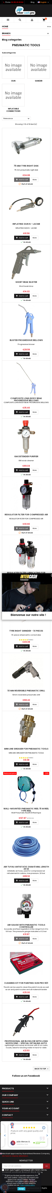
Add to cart (22, 179)
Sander (38, 80)
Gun (13, 80)
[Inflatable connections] (13, 95)
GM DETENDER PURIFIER (26, 456)
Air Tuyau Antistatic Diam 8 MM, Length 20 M (26, 867)
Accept (21, 1189)
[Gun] (13, 67)
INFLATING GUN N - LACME (26, 223)
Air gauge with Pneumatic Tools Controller (26, 926)
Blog (32, 2)
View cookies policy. (27, 1185)
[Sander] (38, 67)
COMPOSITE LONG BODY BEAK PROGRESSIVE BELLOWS (26, 399)
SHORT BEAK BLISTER (26, 282)
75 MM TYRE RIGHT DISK (26, 165)
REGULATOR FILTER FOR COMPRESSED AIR (26, 514)
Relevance (16, 118)
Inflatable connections (13, 109)
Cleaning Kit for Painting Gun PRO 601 (26, 983)
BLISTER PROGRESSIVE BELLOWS (26, 340)
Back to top (42, 1069)
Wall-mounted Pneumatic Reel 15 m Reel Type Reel (26, 809)
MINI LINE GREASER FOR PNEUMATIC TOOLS (26, 748)
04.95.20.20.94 (17, 2)
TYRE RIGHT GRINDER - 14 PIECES (26, 630)
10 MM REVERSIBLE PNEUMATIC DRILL (26, 690)
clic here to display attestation (15, 1156)
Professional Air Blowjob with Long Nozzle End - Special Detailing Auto (26, 1042)
